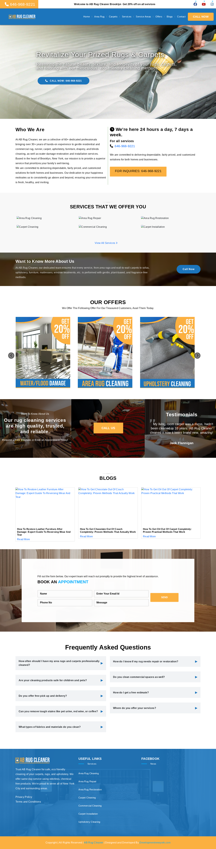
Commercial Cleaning (90, 805)
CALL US (108, 428)
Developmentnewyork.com (154, 842)
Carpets (113, 16)
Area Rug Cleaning (88, 773)
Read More (23, 539)
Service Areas (143, 16)
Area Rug (99, 16)
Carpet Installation (88, 813)
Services (126, 16)
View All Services (105, 243)
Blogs (170, 16)
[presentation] (11, 355)
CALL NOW (201, 16)
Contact (181, 16)
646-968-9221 (125, 146)
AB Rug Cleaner (93, 842)
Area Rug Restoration (90, 789)
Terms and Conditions (28, 801)
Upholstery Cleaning (89, 821)
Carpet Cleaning (87, 797)
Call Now (188, 269)
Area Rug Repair (87, 781)
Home (86, 16)
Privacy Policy (23, 797)
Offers (158, 16)
